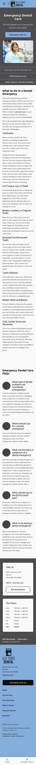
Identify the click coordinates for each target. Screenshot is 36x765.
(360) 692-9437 (20, 76)
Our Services (7, 695)
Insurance (6, 716)
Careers (12, 736)
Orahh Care (20, 736)
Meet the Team (8, 700)
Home (4, 690)
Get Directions (18, 589)
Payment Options (9, 710)
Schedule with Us (18, 34)
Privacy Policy (6, 734)
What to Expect (8, 705)
